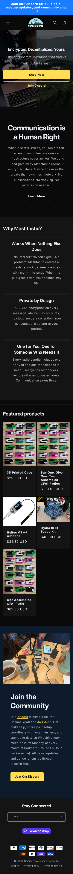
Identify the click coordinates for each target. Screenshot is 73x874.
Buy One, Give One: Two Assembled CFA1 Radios (52, 478)
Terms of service (52, 865)
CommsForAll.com (34, 861)
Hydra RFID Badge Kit (49, 529)
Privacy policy (31, 865)
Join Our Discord (27, 776)
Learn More (36, 196)
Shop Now (36, 74)
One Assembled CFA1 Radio (19, 601)
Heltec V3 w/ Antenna (17, 534)
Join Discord (36, 85)
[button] (8, 22)
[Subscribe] (61, 817)
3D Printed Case (19, 472)
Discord (22, 717)
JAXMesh (44, 722)
